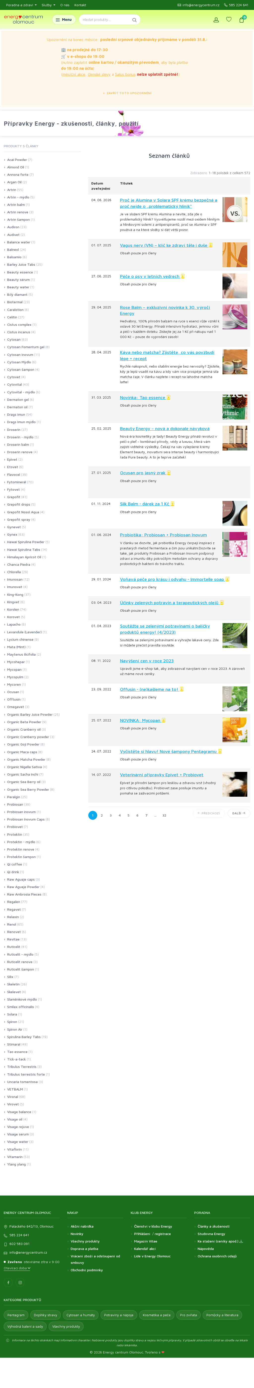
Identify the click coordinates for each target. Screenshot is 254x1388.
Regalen (13, 902)
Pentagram (16, 1315)
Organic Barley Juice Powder (30, 714)
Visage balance (19, 1112)
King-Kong (15, 594)
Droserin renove (19, 452)
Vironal (12, 1096)
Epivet (12, 459)
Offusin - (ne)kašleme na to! (150, 689)
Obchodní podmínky (87, 1270)
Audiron (13, 227)
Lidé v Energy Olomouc (152, 1256)
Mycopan (14, 669)
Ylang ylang (16, 1164)
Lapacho (14, 624)
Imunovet (14, 587)
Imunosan (15, 579)
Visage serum (18, 1134)
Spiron (12, 1021)
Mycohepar (16, 662)
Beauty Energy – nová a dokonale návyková (165, 428)
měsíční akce (74, 74)
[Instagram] (20, 1282)
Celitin (12, 317)
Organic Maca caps (22, 752)
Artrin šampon (18, 219)
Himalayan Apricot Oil (24, 557)
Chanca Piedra (18, 564)
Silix (10, 977)
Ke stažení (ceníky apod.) (218, 1241)
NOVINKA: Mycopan (140, 720)
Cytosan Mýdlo (19, 362)
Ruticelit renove (19, 962)
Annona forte (18, 174)
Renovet (14, 932)
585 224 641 (238, 5)
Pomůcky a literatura (222, 1315)
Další (237, 813)
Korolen (13, 609)
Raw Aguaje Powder (23, 887)
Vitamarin (15, 1157)
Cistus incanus (18, 332)
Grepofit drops (18, 504)
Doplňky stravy (45, 1315)
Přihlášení (142, 1234)
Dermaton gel (18, 399)
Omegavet (15, 707)
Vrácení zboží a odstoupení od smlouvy (95, 1259)
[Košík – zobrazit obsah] (241, 19)
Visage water (17, 1141)
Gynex (12, 534)
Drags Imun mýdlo (21, 422)
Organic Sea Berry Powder (28, 789)
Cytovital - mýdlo (21, 392)
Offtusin (14, 699)
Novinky (77, 1234)
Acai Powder (17, 159)
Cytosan (14, 339)
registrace (163, 1234)
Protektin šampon (21, 857)
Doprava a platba (84, 1248)
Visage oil (14, 1119)
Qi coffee (14, 864)
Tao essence (17, 1052)
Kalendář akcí (145, 1248)
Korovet (13, 617)
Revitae (13, 939)
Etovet (12, 467)
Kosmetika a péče (157, 1315)
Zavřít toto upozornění (129, 93)
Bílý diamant (17, 294)
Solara (12, 1014)
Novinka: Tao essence (143, 397)
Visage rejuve (18, 1127)
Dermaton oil (17, 407)
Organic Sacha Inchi (22, 774)
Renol (11, 924)
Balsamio (14, 257)
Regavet (14, 909)
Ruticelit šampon (20, 969)
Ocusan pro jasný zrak (143, 472)
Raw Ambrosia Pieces (24, 894)
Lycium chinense (20, 639)
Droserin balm (18, 444)
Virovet (13, 1104)
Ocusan (13, 692)
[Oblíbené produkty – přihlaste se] (229, 19)
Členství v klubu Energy (153, 1226)
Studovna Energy (211, 1234)
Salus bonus (125, 74)
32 (164, 815)
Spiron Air (14, 1029)
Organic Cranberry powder (28, 737)
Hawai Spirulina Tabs (23, 549)
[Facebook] (8, 1282)
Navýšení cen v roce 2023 (147, 660)
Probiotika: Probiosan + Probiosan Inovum (163, 534)
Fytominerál (16, 482)
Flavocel (13, 474)
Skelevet (14, 992)
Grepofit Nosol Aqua (23, 512)
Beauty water (18, 287)
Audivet (13, 234)
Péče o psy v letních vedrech (150, 276)
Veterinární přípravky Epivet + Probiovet (161, 774)
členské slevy (99, 74)
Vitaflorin (14, 1149)
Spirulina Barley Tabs (24, 1037)
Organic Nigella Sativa (24, 767)
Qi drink (13, 872)
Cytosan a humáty (80, 1315)
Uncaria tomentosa (22, 1082)
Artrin (11, 190)
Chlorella (14, 572)
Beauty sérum (18, 279)
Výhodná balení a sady (25, 1326)
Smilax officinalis (20, 1007)
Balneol (13, 249)
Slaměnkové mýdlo (22, 999)
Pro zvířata (188, 1315)
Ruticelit (13, 946)
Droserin (13, 429)
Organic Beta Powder (24, 722)
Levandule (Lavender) (24, 632)
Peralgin (13, 797)
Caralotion (15, 309)
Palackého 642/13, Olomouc (31, 1226)
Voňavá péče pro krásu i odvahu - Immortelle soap (172, 579)
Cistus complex (19, 324)
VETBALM (15, 1089)
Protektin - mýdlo (21, 842)
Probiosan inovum (21, 812)
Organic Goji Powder (23, 744)
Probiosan (15, 804)
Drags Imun (16, 414)
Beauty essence (20, 272)
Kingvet (13, 602)
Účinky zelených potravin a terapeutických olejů (170, 602)
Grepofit (13, 497)
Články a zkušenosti (213, 1226)
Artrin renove (17, 212)
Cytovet (13, 377)
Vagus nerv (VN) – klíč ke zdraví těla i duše (164, 245)
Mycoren (14, 684)
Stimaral (13, 1044)
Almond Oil (15, 167)
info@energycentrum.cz (201, 5)
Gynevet (14, 527)
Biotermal (15, 302)
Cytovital (14, 384)
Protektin (14, 834)
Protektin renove (20, 849)
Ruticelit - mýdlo (20, 954)
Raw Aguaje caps (21, 879)
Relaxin (13, 917)
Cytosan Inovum (20, 354)
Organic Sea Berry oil (23, 782)
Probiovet (15, 827)
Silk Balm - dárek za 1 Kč (145, 503)
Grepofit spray (18, 519)
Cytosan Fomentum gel (25, 347)
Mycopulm (15, 677)
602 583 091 (19, 1243)
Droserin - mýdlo (20, 437)
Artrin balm (16, 204)
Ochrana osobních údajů (217, 1256)
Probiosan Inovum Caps (26, 819)
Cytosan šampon (20, 369)
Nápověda (206, 1248)
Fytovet (13, 489)
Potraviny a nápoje (118, 1315)
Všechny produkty (85, 1241)
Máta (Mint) (16, 647)
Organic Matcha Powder (26, 759)
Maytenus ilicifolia (21, 654)
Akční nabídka (82, 1226)
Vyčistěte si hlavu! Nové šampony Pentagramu (169, 751)
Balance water (18, 242)
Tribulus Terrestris (21, 1066)
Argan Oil (14, 182)
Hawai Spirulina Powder (25, 542)
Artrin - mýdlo (18, 197)
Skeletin (13, 984)
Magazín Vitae (145, 1241)
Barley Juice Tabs (21, 264)
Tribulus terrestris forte (26, 1074)
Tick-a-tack (16, 1059)
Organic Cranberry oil (24, 729)
